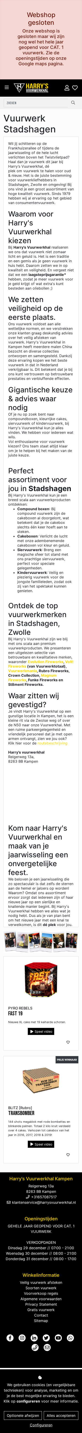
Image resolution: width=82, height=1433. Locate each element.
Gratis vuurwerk (41, 1309)
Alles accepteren (61, 1415)
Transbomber (21, 1113)
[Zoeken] (73, 103)
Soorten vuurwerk (41, 1288)
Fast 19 (15, 1013)
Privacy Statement (41, 1304)
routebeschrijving (52, 743)
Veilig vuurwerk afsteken (41, 1282)
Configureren (41, 1425)
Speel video (43, 1031)
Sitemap (41, 1320)
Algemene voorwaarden (41, 1299)
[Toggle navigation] (7, 87)
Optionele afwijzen (23, 1415)
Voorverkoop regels (41, 1293)
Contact (41, 1315)
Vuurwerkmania (22, 671)
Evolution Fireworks (45, 661)
